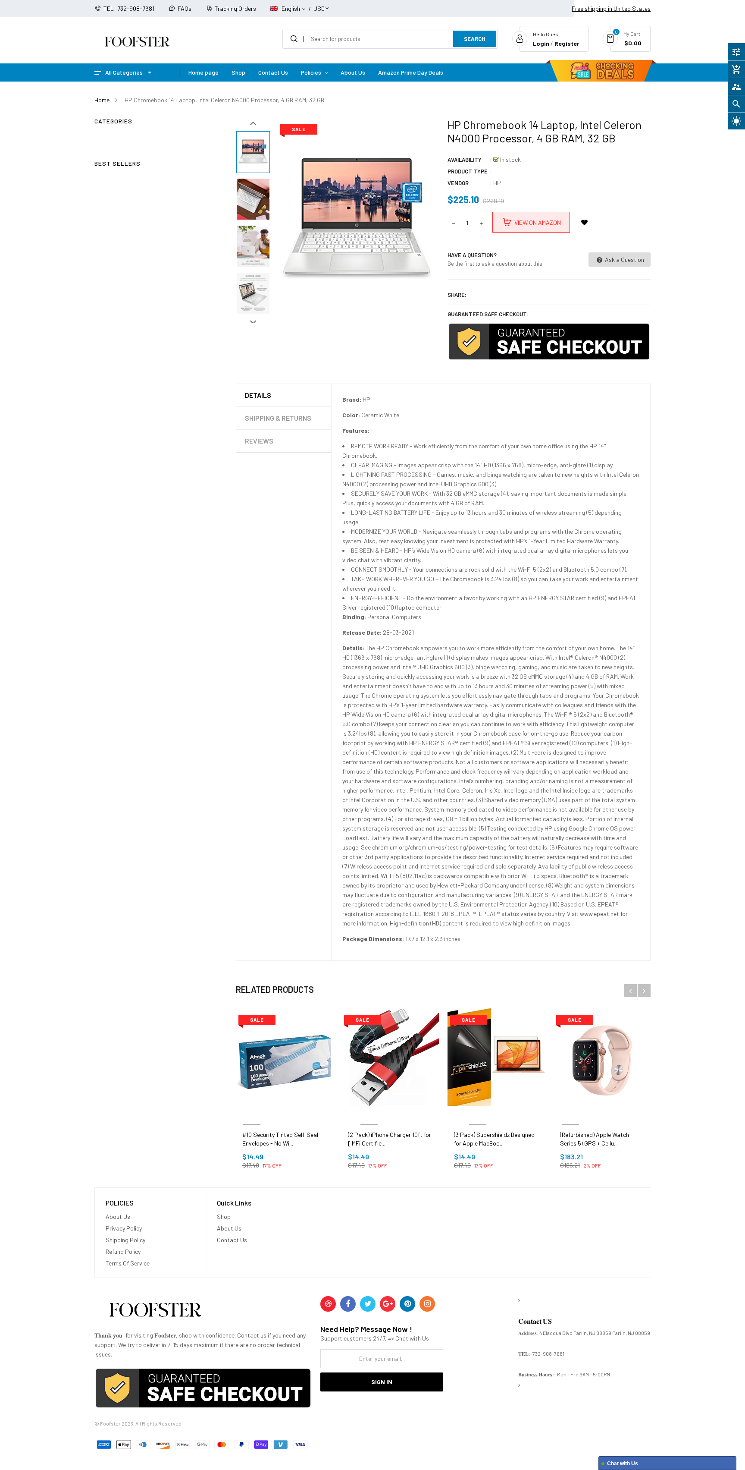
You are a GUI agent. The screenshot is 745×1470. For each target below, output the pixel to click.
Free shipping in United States (611, 8)
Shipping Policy (125, 1239)
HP (497, 182)
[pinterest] (407, 1304)
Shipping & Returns (278, 418)
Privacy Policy (124, 1228)
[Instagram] (427, 1304)
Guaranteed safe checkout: (488, 314)
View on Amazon (537, 222)
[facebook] (348, 1304)
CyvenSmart (369, 1114)
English (291, 8)
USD (319, 4)
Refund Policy (123, 1251)
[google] (387, 1304)
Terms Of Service (128, 1263)
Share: (457, 294)
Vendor (458, 182)
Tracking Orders (235, 8)
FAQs (184, 8)
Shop (224, 1216)
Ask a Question (624, 259)
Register (566, 43)
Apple (570, 1114)
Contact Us (232, 1239)
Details (258, 395)
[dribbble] (328, 1304)
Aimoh (251, 1114)
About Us (118, 1216)
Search (474, 38)
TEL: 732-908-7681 (128, 8)
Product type (468, 171)
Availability (465, 159)
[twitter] (368, 1304)
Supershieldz (477, 1114)
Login (541, 43)
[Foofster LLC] (155, 1311)
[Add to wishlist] (584, 222)
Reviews (259, 441)
